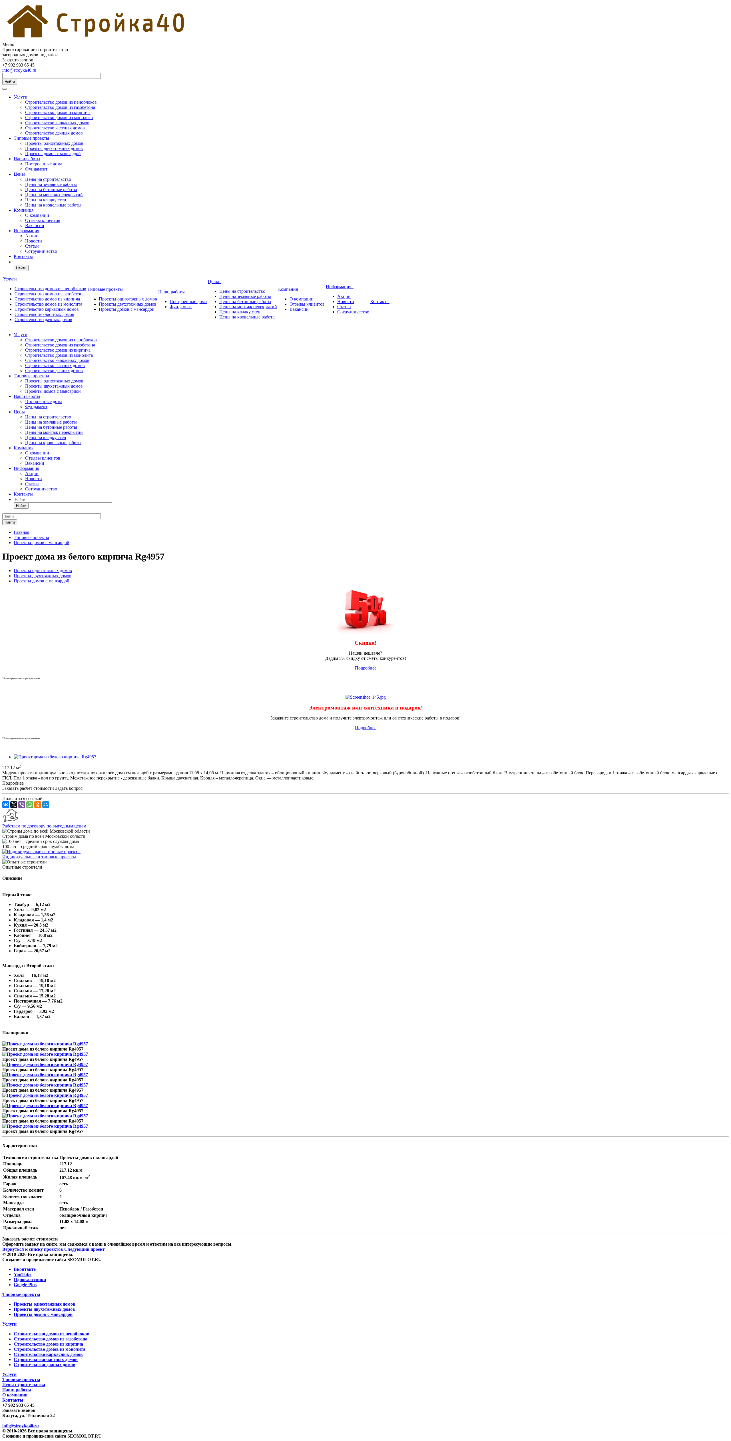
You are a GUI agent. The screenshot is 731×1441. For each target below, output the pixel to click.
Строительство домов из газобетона (60, 107)
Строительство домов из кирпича (58, 112)
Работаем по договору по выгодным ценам (44, 825)
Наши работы (27, 158)
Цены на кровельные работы (53, 205)
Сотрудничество (41, 251)
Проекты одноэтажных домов (54, 143)
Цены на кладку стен (45, 199)
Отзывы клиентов (42, 220)
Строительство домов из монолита (59, 117)
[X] (13, 804)
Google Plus (25, 1284)
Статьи (32, 246)
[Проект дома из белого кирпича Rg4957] (55, 756)
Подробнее (365, 668)
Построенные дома (43, 163)
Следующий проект (84, 1249)
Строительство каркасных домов (57, 122)
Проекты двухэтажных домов (54, 148)
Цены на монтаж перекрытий (54, 194)
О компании (37, 215)
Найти (10, 82)
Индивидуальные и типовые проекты (39, 856)
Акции (32, 235)
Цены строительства (23, 1384)
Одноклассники (30, 1279)
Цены (19, 174)
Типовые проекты (31, 138)
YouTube (22, 1274)
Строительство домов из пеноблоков (61, 102)
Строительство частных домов (55, 127)
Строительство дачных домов (54, 133)
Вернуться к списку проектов (32, 1249)
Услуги (20, 97)
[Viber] (21, 804)
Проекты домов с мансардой (53, 153)
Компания (23, 210)
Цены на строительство (48, 179)
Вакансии (34, 225)
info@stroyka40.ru (19, 70)
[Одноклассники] (37, 804)
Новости (33, 241)
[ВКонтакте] (5, 804)
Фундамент (36, 169)
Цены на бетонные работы (51, 189)
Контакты (23, 256)
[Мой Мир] (45, 804)
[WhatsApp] (29, 804)
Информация (26, 230)
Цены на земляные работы (51, 184)
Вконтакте (25, 1269)
